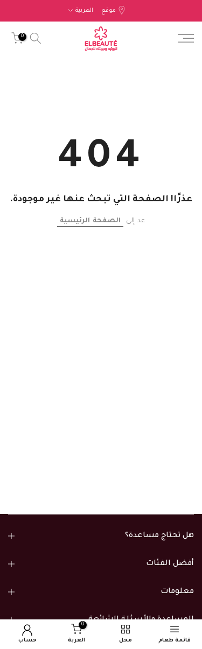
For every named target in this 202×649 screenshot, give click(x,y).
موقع (108, 11)
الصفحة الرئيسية (90, 221)
